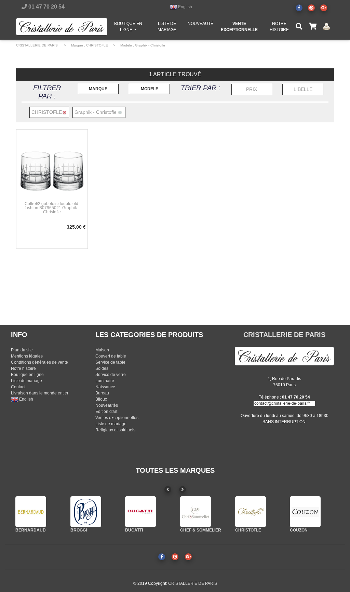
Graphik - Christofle (150, 45)
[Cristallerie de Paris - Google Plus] (323, 7)
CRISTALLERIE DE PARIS (37, 45)
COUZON (299, 530)
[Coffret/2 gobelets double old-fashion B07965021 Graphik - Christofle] (52, 164)
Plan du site (22, 350)
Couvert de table (110, 356)
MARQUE (98, 88)
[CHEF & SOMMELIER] (195, 511)
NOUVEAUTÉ (200, 23)
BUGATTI (134, 530)
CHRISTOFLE (97, 45)
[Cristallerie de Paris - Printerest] (311, 7)
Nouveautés (106, 405)
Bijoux (101, 399)
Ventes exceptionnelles (116, 417)
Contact (18, 387)
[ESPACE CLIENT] (326, 26)
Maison (102, 350)
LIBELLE (303, 89)
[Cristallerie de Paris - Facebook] (299, 7)
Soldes (101, 368)
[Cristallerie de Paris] (284, 355)
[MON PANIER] (312, 26)
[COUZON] (305, 511)
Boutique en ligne (27, 374)
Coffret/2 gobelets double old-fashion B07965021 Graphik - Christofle (52, 207)
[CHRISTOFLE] (250, 511)
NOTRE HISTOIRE (279, 26)
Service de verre (110, 374)
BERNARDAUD (30, 530)
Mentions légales (27, 356)
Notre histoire (23, 368)
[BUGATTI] (140, 511)
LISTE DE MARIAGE (167, 26)
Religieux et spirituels (115, 430)
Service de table (110, 362)
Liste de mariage (26, 380)
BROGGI (78, 530)
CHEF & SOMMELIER (200, 530)
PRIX (251, 89)
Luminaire (104, 380)
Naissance (105, 387)
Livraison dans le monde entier (39, 393)
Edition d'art (106, 411)
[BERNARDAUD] (30, 511)
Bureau (102, 393)
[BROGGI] (86, 511)
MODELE (149, 88)
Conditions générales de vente (39, 362)
